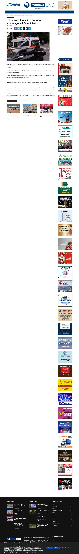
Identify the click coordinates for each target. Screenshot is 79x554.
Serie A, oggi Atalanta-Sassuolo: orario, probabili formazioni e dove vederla (42, 505)
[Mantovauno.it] (39, 5)
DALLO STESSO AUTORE (23, 101)
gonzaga (29, 82)
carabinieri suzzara (13, 82)
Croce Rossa (24, 82)
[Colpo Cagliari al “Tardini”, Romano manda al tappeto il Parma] (33, 526)
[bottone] (65, 59)
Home (8, 15)
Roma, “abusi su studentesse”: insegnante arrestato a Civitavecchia (17, 96)
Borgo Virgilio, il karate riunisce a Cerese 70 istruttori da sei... (20, 505)
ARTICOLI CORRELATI (11, 101)
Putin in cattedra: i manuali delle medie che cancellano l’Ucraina (44, 96)
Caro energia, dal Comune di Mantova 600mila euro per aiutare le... (19, 512)
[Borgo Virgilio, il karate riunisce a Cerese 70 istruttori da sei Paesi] (14, 108)
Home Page (11, 17)
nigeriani (41, 82)
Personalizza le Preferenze (67, 547)
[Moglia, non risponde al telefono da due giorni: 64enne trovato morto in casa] (47, 108)
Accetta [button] (49, 547)
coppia (19, 82)
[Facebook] (53, 540)
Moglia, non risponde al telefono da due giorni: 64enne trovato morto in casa (47, 115)
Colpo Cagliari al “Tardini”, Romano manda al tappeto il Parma (42, 525)
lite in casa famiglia (35, 82)
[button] (71, 12)
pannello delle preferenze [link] (9, 551)
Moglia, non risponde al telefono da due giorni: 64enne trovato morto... (20, 518)
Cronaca (11, 15)
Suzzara (45, 82)
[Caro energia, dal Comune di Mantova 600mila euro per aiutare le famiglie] (31, 108)
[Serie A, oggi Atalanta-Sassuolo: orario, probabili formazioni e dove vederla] (33, 506)
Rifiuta (56, 547)
